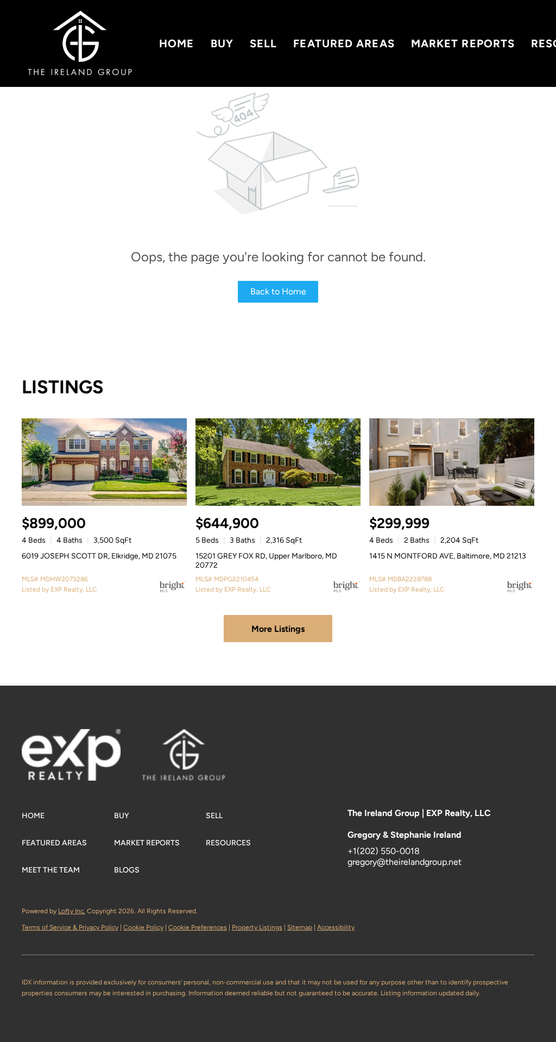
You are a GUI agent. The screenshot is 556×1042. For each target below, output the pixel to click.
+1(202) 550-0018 (384, 851)
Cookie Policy (143, 927)
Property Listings (257, 927)
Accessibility (336, 927)
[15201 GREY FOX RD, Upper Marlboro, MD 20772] (278, 462)
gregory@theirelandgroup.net (405, 862)
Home (176, 43)
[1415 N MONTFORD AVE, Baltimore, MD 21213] (451, 462)
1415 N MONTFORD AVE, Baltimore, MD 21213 (447, 556)
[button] (80, 43)
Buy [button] (222, 43)
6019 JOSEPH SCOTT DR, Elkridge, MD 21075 (99, 556)
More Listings (278, 629)
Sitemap (299, 927)
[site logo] (194, 745)
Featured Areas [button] (343, 43)
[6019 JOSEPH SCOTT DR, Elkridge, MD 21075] (104, 462)
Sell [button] (263, 43)
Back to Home (278, 291)
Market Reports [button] (463, 43)
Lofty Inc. (71, 911)
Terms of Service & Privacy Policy (70, 927)
